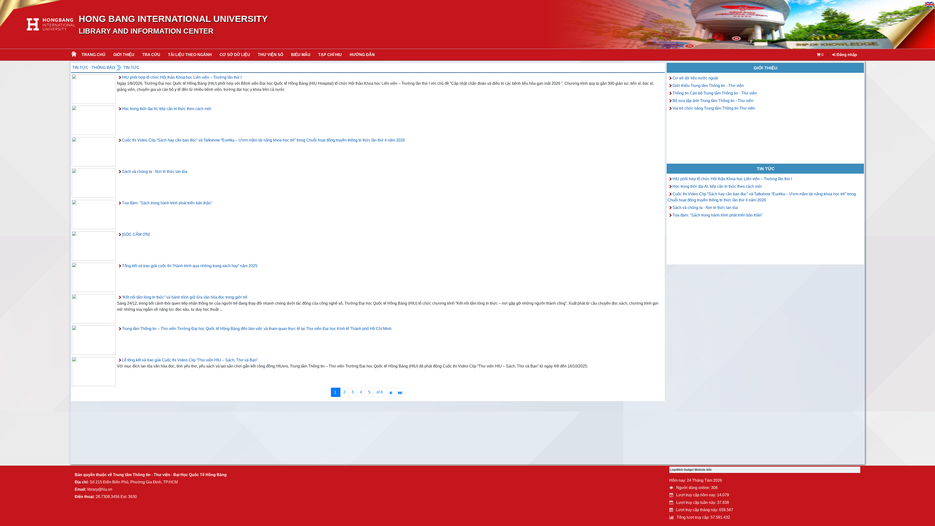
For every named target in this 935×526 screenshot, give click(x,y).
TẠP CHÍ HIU (330, 55)
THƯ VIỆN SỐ (270, 55)
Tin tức (131, 68)
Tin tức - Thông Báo (93, 68)
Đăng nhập (846, 55)
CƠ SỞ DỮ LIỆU (235, 55)
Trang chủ (93, 55)
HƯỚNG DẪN (362, 55)
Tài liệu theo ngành (190, 55)
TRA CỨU (151, 55)
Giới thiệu (123, 55)
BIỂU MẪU (300, 55)
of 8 (380, 392)
